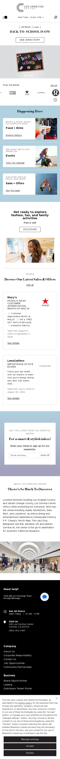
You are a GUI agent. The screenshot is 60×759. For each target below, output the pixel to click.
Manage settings (30, 739)
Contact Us (10, 659)
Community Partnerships (18, 667)
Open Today (23, 17)
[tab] (29, 75)
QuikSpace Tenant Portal (18, 688)
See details (13, 343)
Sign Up (45, 455)
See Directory (30, 40)
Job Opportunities (14, 663)
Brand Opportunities (15, 681)
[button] (5, 17)
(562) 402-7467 (17, 631)
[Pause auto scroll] (55, 100)
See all (54, 86)
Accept (30, 746)
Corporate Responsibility (18, 655)
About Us (9, 651)
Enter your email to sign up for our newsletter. (30, 448)
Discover (30, 229)
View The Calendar (15, 163)
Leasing (8, 685)
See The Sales (13, 191)
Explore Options (14, 135)
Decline (30, 753)
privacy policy (24, 703)
